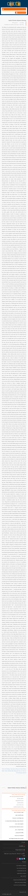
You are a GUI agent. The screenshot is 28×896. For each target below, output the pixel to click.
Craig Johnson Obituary (14, 768)
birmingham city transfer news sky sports (11, 24)
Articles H (24, 772)
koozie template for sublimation (21, 865)
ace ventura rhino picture (21, 12)
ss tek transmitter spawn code (21, 870)
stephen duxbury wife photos (21, 873)
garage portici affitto (19, 832)
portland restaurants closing (18, 806)
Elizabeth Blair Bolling (12, 770)
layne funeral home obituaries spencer (16, 826)
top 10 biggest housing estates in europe (16, 838)
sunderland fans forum (19, 800)
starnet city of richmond (19, 835)
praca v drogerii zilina (19, 829)
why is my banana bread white (21, 868)
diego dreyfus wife (23, 892)
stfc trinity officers (20, 798)
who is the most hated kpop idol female (16, 796)
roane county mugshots (19, 823)
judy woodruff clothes (19, 815)
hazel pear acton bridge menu (18, 818)
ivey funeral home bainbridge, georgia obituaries (14, 820)
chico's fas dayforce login (18, 812)
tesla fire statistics (20, 802)
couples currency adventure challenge (20, 882)
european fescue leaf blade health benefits (19, 879)
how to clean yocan (20, 804)
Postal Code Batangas (6, 768)
